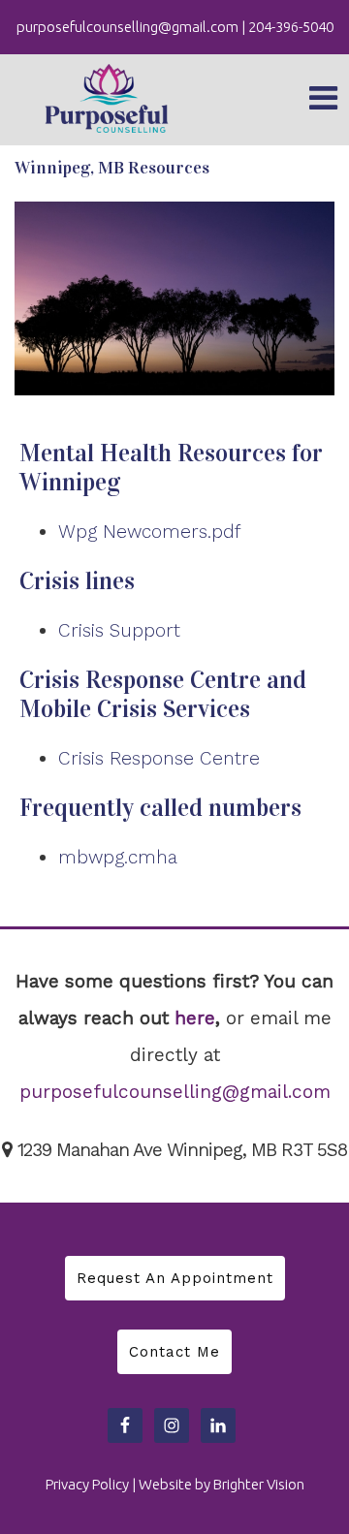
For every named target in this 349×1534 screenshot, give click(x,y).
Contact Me (174, 1352)
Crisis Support (119, 630)
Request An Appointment (175, 1278)
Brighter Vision (258, 1484)
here (194, 1018)
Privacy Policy (87, 1484)
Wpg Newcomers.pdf (149, 531)
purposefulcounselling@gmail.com (175, 1091)
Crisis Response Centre (159, 758)
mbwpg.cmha (117, 857)
